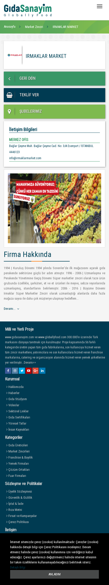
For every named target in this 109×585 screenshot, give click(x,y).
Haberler (14, 393)
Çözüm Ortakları (19, 470)
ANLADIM (54, 574)
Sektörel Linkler (18, 411)
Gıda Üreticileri (18, 445)
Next (99, 207)
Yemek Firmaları (18, 463)
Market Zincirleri (19, 451)
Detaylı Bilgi (17, 567)
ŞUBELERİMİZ (30, 111)
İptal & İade (15, 504)
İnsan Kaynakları (18, 429)
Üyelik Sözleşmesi (20, 491)
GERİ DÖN (27, 78)
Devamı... (9, 309)
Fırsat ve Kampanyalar (22, 516)
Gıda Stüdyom (17, 399)
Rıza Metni (15, 510)
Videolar (13, 405)
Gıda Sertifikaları (19, 417)
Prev (10, 207)
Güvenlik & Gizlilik (20, 497)
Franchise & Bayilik (20, 457)
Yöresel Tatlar (17, 423)
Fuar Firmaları (17, 476)
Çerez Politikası (18, 522)
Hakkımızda (16, 387)
